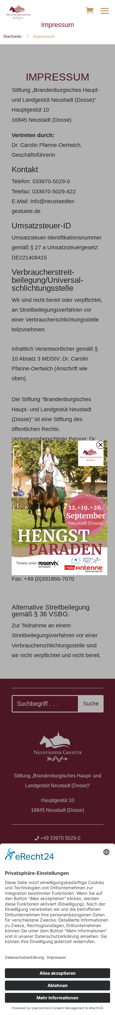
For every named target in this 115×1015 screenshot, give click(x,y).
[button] (105, 10)
